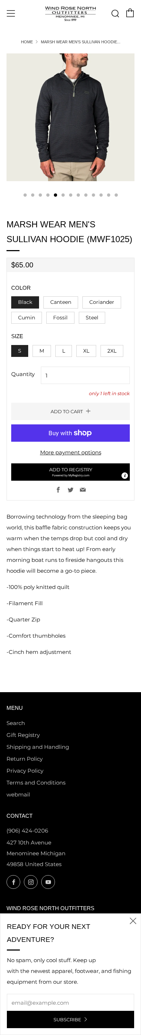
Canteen (60, 302)
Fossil (60, 317)
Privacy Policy (25, 770)
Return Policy (25, 758)
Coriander (101, 302)
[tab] (25, 195)
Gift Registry (23, 735)
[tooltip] (124, 475)
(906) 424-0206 (27, 830)
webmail (18, 794)
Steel (92, 317)
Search (16, 723)
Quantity (23, 374)
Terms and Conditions (36, 782)
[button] (70, 472)
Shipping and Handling (38, 746)
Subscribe (67, 1019)
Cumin (26, 317)
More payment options (70, 452)
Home (27, 42)
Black (25, 302)
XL (86, 351)
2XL (111, 351)
